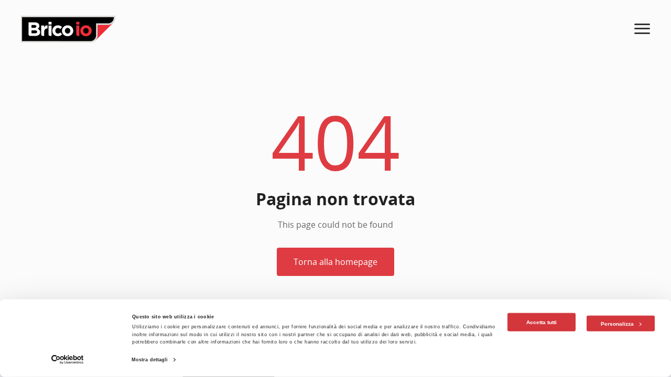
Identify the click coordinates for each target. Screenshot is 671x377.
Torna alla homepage (335, 262)
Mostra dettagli (150, 359)
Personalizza (617, 323)
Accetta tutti (541, 322)
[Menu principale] (642, 29)
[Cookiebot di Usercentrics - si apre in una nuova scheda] (68, 359)
